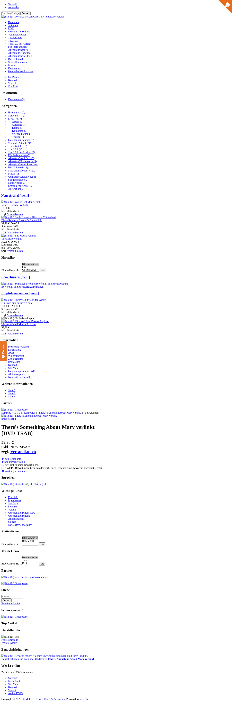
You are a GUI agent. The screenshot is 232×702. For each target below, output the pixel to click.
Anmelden (13, 7)
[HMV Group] (30, 541)
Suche (5, 590)
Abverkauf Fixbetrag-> (22, 161)
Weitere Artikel (9, 642)
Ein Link (13, 497)
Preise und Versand (18, 346)
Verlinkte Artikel (17, 34)
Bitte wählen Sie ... (11, 270)
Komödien (29, 412)
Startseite (13, 4)
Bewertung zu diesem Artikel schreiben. (22, 286)
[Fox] (30, 267)
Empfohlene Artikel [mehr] (20, 293)
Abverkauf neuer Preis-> (23, 164)
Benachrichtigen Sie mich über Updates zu (47, 659)
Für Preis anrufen (17, 46)
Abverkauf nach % (18, 49)
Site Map (13, 368)
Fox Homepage (9, 639)
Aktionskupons (16, 374)
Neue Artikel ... (16, 182)
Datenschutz (14, 349)
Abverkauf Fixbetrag (19, 52)
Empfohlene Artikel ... (20, 185)
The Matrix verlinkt (11, 238)
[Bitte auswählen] (30, 264)
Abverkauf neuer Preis (20, 55)
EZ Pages (13, 77)
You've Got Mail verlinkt (14, 205)
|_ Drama (15, 127)
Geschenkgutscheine (19, 31)
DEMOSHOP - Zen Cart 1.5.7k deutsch (43, 699)
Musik (11, 65)
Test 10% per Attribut (19, 43)
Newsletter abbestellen (20, 377)
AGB (11, 352)
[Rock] (30, 563)
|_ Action (15, 121)
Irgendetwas (14, 500)
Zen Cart (13, 86)
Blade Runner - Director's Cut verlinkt (21, 220)
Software (13, 25)
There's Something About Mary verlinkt (60, 412)
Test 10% (13, 40)
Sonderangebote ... (18, 179)
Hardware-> (16, 112)
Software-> (16, 115)
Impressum (14, 361)
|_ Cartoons (16, 124)
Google (12, 521)
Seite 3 (11, 393)
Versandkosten (15, 214)
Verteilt (12, 83)
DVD (17, 412)
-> (15, 118)
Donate (3, 349)
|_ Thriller (16, 136)
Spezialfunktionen (18, 62)
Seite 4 (11, 396)
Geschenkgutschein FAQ (21, 371)
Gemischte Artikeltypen (20, 71)
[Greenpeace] (14, 409)
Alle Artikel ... (15, 188)
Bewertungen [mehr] (15, 277)
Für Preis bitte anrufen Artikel (17, 303)
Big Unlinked (15, 59)
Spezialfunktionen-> (21, 170)
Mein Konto (14, 681)
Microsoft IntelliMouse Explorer (18, 324)
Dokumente (14, 68)
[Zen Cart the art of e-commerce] (24, 577)
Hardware (13, 22)
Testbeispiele (15, 37)
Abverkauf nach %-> (21, 158)
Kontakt (12, 80)
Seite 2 (11, 390)
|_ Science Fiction (20, 133)
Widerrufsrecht (16, 355)
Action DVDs (15, 693)
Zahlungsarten (15, 358)
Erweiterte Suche (10, 603)
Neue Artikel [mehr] (15, 195)
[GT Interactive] (30, 270)
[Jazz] (30, 560)
